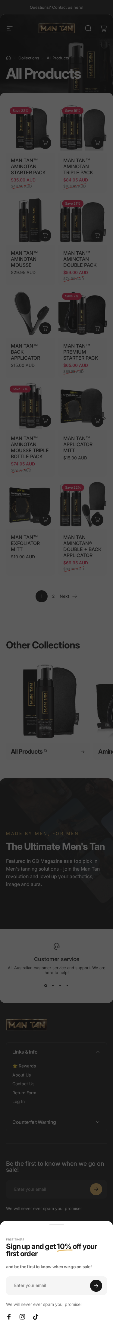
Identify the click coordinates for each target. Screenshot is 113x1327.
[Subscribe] (96, 1286)
